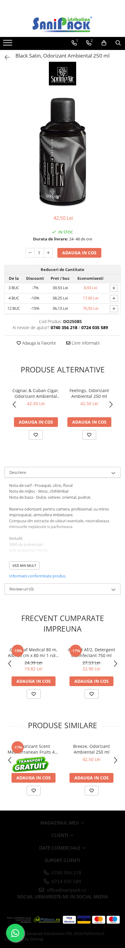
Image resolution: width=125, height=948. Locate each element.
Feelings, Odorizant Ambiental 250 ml (89, 393)
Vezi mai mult (24, 565)
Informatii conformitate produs (37, 576)
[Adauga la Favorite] (36, 435)
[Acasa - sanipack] (62, 24)
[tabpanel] (62, 151)
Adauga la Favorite (38, 343)
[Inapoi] (4, 57)
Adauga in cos (79, 253)
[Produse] (8, 44)
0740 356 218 (65, 873)
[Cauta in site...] (118, 43)
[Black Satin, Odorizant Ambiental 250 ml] (62, 151)
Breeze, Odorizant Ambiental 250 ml (91, 749)
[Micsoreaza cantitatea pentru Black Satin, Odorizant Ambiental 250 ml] (30, 253)
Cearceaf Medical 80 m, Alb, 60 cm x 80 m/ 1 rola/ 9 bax (33, 652)
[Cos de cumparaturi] (103, 43)
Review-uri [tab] (21, 589)
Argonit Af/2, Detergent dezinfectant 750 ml (91, 652)
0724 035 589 (65, 881)
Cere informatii (85, 343)
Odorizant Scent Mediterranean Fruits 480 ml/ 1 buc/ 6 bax (33, 749)
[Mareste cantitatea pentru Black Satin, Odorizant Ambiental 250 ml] (48, 253)
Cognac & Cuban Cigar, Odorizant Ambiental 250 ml (35, 393)
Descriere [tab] (17, 472)
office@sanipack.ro (66, 890)
